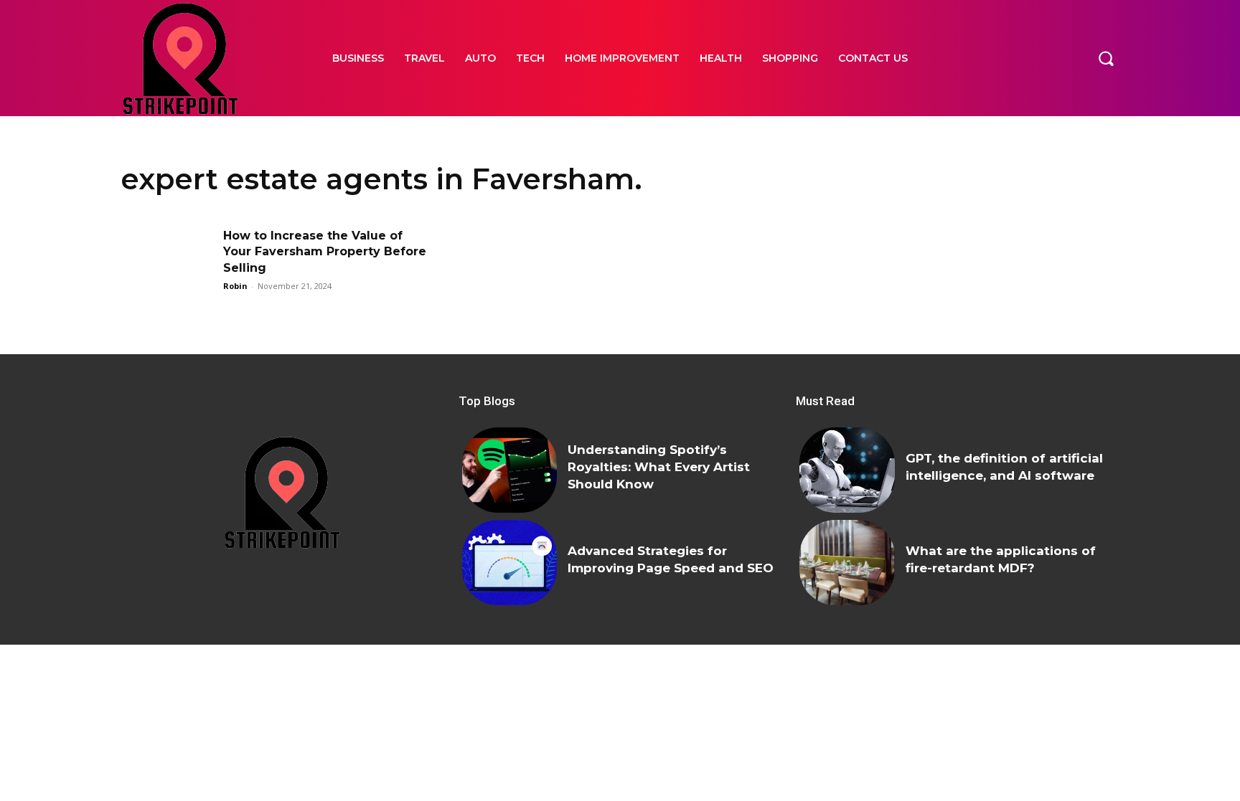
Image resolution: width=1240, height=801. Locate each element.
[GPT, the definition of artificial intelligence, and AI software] (846, 470)
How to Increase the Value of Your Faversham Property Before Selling (324, 252)
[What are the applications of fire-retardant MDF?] (846, 562)
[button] (1105, 58)
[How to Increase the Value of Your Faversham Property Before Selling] (167, 260)
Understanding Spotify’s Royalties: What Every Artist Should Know (659, 466)
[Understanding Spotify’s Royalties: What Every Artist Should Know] (509, 470)
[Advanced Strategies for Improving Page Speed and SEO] (509, 562)
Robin (235, 285)
